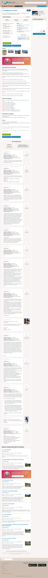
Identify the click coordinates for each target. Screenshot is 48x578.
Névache (23, 27)
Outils (3, 6)
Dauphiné (22, 25)
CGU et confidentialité (5, 563)
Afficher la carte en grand (39, 33)
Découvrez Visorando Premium (21, 39)
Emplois (3, 566)
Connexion (44, 6)
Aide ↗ (13, 6)
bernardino (41, 11)
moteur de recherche (22, 551)
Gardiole (14, 83)
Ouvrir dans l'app (7, 43)
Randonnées (8, 6)
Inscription (39, 6)
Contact (3, 571)
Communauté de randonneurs (6, 573)
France (21, 23)
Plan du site (4, 564)
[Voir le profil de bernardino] (35, 13)
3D (43, 31)
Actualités (3, 568)
